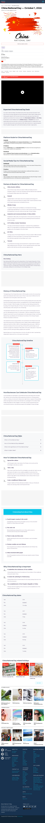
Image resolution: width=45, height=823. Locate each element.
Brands (14, 71)
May (23, 756)
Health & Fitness (36, 755)
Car (34, 752)
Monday (24, 777)
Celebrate (3, 72)
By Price (35, 771)
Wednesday (25, 780)
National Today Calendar (27, 788)
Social (10, 71)
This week (24, 775)
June (24, 757)
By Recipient (35, 772)
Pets (34, 758)
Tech (34, 761)
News (13, 763)
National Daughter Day (37, 787)
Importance (37, 71)
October (24, 762)
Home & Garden (36, 756)
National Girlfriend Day (37, 777)
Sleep (34, 760)
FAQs (33, 71)
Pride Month (35, 784)
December (25, 764)
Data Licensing (15, 779)
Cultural (11, 10)
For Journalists (15, 758)
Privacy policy (20, 816)
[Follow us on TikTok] (35, 806)
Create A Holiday (15, 777)
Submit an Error (15, 772)
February (24, 752)
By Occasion (35, 769)
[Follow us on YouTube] (24, 806)
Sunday (24, 776)
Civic (2, 51)
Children (34, 753)
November (25, 763)
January (24, 751)
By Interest (35, 768)
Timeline (24, 71)
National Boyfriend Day (37, 779)
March (24, 753)
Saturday (24, 783)
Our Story (14, 752)
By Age (34, 767)
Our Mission (14, 751)
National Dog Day (36, 789)
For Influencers (15, 761)
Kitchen (34, 757)
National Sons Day (36, 781)
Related (7, 72)
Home (2, 5)
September (25, 761)
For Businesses (15, 757)
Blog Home (25, 798)
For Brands (14, 760)
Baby (34, 751)
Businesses (29, 71)
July (23, 758)
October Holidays (7, 5)
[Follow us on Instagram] (30, 806)
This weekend (25, 774)
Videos (13, 766)
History (20, 71)
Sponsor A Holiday (15, 778)
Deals (2, 71)
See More (39, 682)
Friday (24, 782)
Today (24, 771)
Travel (34, 762)
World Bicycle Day (36, 788)
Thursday (24, 781)
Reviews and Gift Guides (27, 793)
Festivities (6, 51)
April (23, 755)
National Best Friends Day (38, 786)
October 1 (24, 602)
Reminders (14, 764)
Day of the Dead (36, 778)
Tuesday (24, 778)
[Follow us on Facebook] (27, 806)
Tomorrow (25, 772)
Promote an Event (15, 771)
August (24, 760)
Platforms (6, 71)
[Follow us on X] (32, 806)
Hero (17, 71)
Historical (11, 51)
